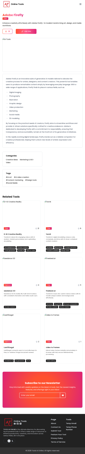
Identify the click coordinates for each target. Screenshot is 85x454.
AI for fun (49, 304)
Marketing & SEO (26, 159)
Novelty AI (21, 250)
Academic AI (9, 361)
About (53, 423)
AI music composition (71, 304)
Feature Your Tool (58, 434)
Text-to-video (30, 250)
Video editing (51, 361)
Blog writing (58, 247)
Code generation (10, 250)
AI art (28, 361)
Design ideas (65, 250)
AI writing (49, 247)
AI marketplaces (10, 247)
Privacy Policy (57, 438)
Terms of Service (58, 442)
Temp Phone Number (71, 428)
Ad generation (19, 361)
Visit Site (27, 31)
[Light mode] (5, 441)
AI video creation (22, 247)
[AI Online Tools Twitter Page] (20, 424)
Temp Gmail (71, 423)
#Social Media (11, 183)
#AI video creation (21, 177)
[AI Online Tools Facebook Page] (18, 424)
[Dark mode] (12, 440)
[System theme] (9, 440)
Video (8, 162)
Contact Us (56, 427)
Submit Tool (56, 431)
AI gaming (58, 304)
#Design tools (31, 180)
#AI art (9, 177)
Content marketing (53, 250)
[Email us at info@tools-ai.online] (15, 424)
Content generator (70, 247)
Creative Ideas (12, 159)
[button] (21, 226)
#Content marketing (14, 180)
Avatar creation (65, 307)
